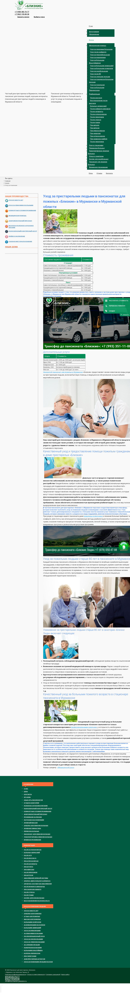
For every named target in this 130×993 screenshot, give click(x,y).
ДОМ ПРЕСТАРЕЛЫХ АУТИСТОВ (34, 959)
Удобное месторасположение (20, 241)
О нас (26, 789)
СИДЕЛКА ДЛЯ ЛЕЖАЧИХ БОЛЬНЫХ (36, 825)
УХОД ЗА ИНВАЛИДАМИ (32, 930)
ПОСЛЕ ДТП (28, 855)
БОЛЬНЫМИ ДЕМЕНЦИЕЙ (32, 928)
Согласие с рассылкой (53, 974)
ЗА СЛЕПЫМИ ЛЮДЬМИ (32, 945)
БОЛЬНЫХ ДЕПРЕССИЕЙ (32, 852)
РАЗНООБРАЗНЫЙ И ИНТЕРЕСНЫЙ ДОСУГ (38, 808)
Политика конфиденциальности (15, 974)
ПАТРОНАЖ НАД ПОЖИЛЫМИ (34, 820)
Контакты (28, 794)
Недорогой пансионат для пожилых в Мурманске (63, 372)
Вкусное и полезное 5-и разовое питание (21, 226)
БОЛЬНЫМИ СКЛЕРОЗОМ (32, 922)
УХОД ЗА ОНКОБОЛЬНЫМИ (33, 939)
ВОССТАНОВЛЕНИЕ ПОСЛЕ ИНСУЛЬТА (37, 901)
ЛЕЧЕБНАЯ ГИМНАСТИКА (32, 828)
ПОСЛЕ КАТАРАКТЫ (30, 864)
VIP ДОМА (27, 797)
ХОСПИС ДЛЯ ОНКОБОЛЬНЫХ (34, 898)
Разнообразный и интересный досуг (23, 231)
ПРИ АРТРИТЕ (28, 867)
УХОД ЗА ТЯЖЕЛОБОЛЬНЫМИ (34, 942)
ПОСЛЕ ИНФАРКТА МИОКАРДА (34, 886)
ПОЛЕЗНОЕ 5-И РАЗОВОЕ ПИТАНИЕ (36, 806)
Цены (26, 791)
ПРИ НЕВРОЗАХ (29, 869)
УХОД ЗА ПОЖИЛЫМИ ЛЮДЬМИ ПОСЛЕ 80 (38, 962)
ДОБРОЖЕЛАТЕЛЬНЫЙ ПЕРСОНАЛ (35, 814)
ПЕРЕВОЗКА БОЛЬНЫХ (31, 831)
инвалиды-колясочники (93, 516)
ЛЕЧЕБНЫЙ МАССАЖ (31, 823)
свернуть (126, 315)
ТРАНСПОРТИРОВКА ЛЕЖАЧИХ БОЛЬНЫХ (38, 837)
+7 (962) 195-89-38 (22, 14)
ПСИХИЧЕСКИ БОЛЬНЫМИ (33, 947)
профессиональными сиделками (84, 727)
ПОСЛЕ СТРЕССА (29, 892)
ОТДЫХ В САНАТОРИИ (31, 803)
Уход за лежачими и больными (21, 205)
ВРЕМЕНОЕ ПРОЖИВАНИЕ (32, 840)
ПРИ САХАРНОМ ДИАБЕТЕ (32, 889)
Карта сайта (65, 974)
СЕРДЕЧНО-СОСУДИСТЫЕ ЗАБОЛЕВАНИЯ (38, 884)
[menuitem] (100, 20)
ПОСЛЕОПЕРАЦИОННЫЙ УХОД (34, 936)
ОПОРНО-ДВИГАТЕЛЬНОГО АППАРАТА (37, 881)
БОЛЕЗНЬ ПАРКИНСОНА (32, 953)
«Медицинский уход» (65, 767)
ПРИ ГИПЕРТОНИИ (30, 956)
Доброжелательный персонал (20, 221)
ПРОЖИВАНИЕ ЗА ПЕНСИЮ (33, 817)
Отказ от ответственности (36, 974)
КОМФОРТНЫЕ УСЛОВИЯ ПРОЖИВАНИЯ (37, 811)
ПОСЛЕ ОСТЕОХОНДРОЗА (32, 850)
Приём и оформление (17, 236)
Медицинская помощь (17, 216)
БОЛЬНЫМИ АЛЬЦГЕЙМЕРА (33, 950)
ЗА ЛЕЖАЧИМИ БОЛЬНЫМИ (33, 933)
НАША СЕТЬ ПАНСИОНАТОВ (33, 800)
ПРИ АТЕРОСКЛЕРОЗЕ (31, 861)
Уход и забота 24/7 (16, 200)
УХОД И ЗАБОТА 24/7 (31, 911)
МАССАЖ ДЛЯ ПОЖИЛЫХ (32, 919)
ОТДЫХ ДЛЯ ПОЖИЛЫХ (32, 916)
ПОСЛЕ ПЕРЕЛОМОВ (30, 872)
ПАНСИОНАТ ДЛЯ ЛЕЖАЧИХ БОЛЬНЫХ (37, 834)
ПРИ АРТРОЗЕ (28, 875)
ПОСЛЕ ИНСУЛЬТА (30, 858)
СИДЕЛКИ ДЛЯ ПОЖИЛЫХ (32, 913)
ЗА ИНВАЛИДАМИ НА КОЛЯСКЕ (34, 925)
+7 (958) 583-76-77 (22, 12)
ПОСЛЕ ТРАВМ (29, 895)
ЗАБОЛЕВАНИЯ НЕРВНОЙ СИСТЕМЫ (36, 878)
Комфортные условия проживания (22, 210)
